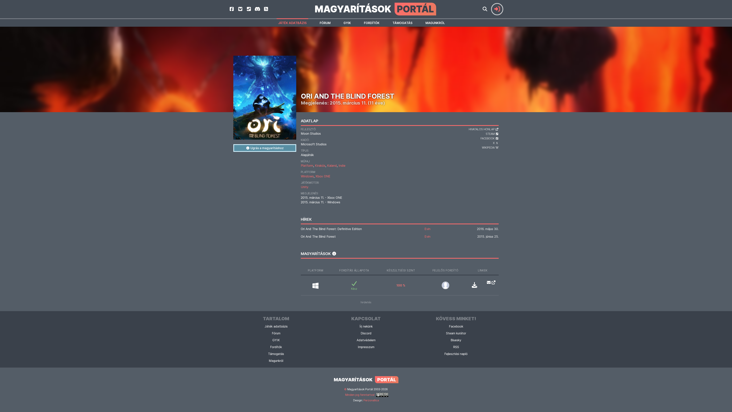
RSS (456, 347)
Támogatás (402, 23)
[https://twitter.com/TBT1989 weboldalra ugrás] (492, 282)
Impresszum (366, 347)
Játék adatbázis (292, 23)
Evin (427, 229)
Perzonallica (371, 400)
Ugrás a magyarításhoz (267, 148)
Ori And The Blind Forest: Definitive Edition (331, 229)
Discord (366, 333)
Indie (342, 165)
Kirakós (320, 165)
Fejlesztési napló (456, 354)
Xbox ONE (322, 176)
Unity (304, 187)
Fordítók (372, 23)
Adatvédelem (366, 340)
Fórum (325, 23)
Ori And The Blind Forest (318, 236)
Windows (307, 176)
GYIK (347, 23)
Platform (307, 165)
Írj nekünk (366, 326)
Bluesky (456, 340)
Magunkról (435, 23)
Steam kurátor (456, 333)
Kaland (332, 165)
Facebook (456, 326)
